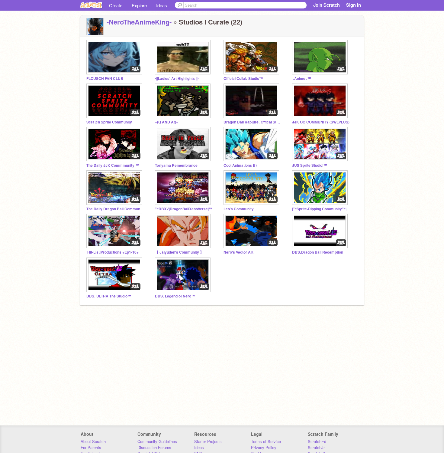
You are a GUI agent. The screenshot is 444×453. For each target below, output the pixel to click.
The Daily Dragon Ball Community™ (115, 209)
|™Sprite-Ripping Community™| (319, 209)
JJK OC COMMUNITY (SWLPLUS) (320, 122)
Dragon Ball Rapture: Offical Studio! (252, 122)
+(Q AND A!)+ (166, 122)
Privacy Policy (263, 447)
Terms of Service (266, 441)
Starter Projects (208, 441)
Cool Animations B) (240, 165)
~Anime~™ (301, 78)
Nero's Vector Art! (239, 252)
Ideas (161, 5)
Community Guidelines (157, 441)
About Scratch (93, 441)
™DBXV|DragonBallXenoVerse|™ (183, 209)
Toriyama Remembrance (176, 165)
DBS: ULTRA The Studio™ (108, 296)
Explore (139, 5)
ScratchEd (317, 441)
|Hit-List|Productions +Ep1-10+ (112, 252)
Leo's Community (239, 209)
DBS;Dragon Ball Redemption (317, 252)
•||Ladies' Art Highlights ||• (177, 78)
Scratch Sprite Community (109, 122)
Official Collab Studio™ (243, 78)
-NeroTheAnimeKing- (139, 22)
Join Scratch (326, 5)
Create (115, 5)
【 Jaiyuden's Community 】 (179, 252)
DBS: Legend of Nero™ (175, 296)
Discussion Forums (154, 447)
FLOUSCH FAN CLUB (104, 78)
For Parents (91, 447)
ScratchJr (316, 447)
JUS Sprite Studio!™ (309, 165)
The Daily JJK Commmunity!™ (112, 165)
